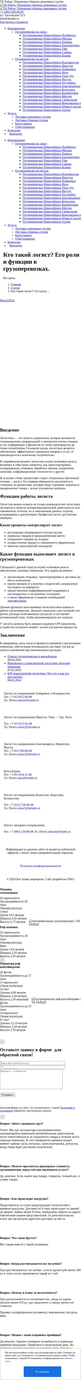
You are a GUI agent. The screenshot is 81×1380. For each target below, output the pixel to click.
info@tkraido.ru (9, 18)
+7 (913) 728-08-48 (21, 804)
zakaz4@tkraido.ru (59, 831)
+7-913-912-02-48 (21, 723)
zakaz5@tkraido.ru (29, 808)
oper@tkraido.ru (27, 778)
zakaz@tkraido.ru (28, 700)
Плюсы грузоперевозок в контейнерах (32, 656)
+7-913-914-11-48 (21, 774)
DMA (70, 879)
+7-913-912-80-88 (21, 696)
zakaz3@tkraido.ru (29, 754)
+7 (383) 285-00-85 (12, 11)
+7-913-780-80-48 (21, 750)
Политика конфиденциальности (40, 866)
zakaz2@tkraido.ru (29, 727)
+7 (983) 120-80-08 (21, 831)
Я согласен (42, 1371)
